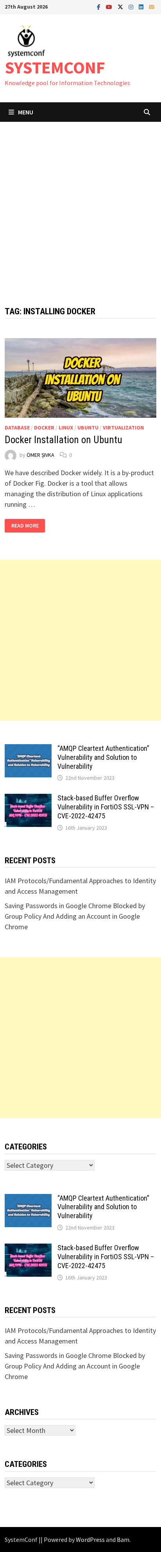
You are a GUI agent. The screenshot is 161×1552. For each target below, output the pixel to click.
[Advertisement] (80, 206)
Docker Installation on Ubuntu (63, 439)
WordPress (90, 1539)
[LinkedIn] (142, 6)
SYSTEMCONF (55, 67)
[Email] (151, 6)
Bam (123, 1539)
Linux (66, 427)
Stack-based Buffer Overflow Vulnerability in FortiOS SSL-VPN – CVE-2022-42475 (105, 807)
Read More (28, 526)
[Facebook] (99, 6)
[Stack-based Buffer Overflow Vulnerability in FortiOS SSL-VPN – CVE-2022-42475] (28, 799)
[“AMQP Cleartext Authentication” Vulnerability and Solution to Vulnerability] (28, 749)
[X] (121, 6)
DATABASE (17, 427)
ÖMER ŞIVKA (40, 454)
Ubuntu (87, 427)
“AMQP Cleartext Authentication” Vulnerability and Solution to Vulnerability (103, 757)
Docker (44, 427)
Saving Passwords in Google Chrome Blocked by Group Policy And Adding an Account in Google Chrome (75, 916)
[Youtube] (110, 6)
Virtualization (123, 427)
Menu (25, 112)
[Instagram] (132, 6)
